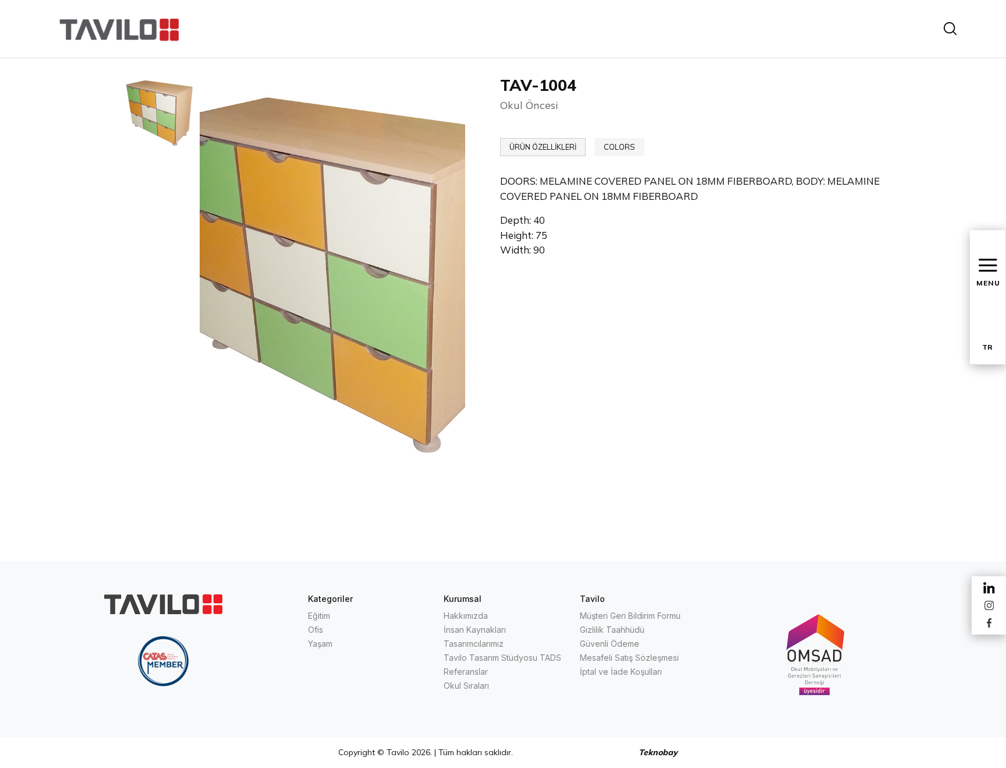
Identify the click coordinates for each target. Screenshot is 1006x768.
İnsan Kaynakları (475, 630)
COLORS (619, 147)
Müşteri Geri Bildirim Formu (630, 616)
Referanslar (466, 672)
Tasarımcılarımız (474, 644)
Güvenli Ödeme (609, 644)
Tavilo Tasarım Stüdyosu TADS (502, 658)
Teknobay (658, 752)
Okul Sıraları (466, 686)
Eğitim (319, 616)
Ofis (315, 630)
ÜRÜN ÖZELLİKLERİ (542, 147)
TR (987, 347)
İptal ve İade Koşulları (621, 672)
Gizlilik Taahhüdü (612, 630)
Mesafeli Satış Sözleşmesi (629, 658)
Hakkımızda (466, 616)
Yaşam (320, 644)
